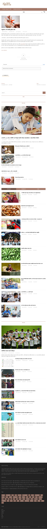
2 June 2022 (29, 234)
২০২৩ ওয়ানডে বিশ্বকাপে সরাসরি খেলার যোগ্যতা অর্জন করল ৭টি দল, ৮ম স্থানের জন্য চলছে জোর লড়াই (30, 423)
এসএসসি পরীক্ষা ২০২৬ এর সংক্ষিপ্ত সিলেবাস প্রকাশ (22, 155)
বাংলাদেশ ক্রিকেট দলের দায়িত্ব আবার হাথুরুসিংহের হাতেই (23, 412)
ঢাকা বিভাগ (40, 497)
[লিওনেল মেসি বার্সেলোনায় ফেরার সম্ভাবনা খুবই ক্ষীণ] (7, 383)
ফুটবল (32, 499)
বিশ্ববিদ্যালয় (3, 500)
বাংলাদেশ (36, 499)
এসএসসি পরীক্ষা (25, 495)
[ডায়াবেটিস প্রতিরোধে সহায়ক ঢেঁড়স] (10, 248)
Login (44, 64)
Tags (38, 189)
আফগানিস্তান (8, 495)
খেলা (6, 497)
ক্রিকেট (3, 497)
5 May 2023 (24, 381)
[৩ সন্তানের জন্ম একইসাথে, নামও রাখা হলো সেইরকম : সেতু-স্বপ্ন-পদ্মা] (10, 219)
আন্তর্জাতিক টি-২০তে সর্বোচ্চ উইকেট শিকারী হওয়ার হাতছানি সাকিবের (25, 390)
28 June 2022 (30, 194)
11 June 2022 (30, 281)
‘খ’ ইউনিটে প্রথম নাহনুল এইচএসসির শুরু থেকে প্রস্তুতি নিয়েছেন (30, 192)
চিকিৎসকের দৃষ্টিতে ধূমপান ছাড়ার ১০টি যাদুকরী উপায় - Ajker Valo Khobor (11, 484)
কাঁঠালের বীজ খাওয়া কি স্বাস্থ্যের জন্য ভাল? (27, 205)
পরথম (20, 499)
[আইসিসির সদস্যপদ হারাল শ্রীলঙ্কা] (23, 337)
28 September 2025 (11, 139)
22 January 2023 (24, 441)
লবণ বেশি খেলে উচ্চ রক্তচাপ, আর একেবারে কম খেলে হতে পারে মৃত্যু (11, 165)
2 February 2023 (24, 403)
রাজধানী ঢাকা (26, 500)
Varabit (19, 526)
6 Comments (35, 207)
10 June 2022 (30, 265)
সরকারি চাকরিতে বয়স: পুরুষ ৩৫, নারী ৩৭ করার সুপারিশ (9, 171)
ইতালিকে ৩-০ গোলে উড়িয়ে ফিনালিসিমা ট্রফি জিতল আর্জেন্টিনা (30, 232)
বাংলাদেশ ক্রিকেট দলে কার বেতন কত (20, 439)
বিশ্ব (2, 514)
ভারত (11, 500)
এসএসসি (19, 495)
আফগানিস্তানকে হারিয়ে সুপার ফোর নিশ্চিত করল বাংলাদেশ (23, 358)
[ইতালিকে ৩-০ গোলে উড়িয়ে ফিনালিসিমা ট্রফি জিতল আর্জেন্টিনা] (10, 232)
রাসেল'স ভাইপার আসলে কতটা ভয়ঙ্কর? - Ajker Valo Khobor (10, 480)
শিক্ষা (35, 500)
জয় (27, 497)
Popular (9, 189)
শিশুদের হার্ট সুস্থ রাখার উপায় (19, 177)
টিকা (33, 497)
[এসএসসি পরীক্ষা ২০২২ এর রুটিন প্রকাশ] (10, 291)
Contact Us (43, 526)
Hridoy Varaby (15, 526)
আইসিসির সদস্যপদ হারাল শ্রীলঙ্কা (8, 350)
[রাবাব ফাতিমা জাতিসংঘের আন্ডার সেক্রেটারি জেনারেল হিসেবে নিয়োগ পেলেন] (10, 263)
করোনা (23, 31)
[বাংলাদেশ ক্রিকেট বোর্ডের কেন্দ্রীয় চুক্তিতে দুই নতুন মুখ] (7, 452)
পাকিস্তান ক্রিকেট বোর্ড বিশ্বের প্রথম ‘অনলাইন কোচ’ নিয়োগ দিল (24, 401)
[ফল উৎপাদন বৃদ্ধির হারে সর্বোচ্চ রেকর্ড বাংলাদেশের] (10, 305)
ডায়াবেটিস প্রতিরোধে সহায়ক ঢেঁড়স (26, 248)
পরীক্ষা (23, 499)
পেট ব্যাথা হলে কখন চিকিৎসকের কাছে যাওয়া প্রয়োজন (31, 484)
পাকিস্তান (28, 499)
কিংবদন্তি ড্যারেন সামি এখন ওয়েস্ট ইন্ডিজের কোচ (22, 369)
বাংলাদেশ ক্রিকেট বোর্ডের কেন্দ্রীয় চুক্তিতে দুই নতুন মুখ (23, 448)
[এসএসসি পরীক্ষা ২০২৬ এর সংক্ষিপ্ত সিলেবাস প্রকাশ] (7, 159)
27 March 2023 (24, 392)
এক (15, 495)
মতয (14, 500)
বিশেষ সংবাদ (3, 510)
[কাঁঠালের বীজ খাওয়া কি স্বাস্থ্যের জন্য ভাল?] (10, 205)
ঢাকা (36, 497)
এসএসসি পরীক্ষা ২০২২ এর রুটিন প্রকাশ (27, 291)
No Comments (18, 31)
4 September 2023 (24, 360)
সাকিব (39, 500)
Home (38, 526)
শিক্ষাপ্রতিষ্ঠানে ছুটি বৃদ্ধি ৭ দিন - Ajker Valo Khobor (9, 488)
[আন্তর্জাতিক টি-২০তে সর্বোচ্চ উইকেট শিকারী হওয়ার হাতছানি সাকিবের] (7, 394)
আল (12, 495)
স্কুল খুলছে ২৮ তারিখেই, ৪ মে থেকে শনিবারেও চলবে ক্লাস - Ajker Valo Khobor (12, 486)
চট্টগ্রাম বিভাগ (15, 497)
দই (5, 499)
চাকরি (19, 497)
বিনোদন (2, 516)
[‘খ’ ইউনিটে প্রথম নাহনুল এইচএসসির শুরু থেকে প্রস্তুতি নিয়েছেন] (10, 192)
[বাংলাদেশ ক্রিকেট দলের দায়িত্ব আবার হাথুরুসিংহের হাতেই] (7, 416)
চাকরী (2, 515)
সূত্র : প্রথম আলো (4, 50)
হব (2, 502)
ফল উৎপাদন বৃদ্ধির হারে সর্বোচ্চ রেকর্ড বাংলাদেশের (28, 305)
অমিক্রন (3, 495)
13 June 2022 (30, 307)
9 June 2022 (29, 207)
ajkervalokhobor (4, 31)
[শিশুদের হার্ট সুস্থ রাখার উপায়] (7, 181)
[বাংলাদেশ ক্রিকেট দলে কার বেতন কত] (7, 442)
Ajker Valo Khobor (4, 526)
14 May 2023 (24, 371)
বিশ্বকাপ (40, 499)
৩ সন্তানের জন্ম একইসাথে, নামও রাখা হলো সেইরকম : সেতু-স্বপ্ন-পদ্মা (31, 219)
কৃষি (41, 495)
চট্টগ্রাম (10, 497)
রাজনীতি (32, 500)
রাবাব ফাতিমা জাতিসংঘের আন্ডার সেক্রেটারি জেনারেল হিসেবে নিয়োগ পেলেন (32, 263)
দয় (8, 499)
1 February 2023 (24, 414)
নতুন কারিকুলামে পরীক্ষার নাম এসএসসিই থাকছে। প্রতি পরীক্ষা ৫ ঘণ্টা (35, 486)
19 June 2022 (30, 220)
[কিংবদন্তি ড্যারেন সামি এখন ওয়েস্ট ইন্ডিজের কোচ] (7, 373)
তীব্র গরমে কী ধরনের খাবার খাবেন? (22, 488)
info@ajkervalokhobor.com (17, 9)
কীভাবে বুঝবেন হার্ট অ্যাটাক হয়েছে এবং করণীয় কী (22, 146)
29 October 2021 (11, 31)
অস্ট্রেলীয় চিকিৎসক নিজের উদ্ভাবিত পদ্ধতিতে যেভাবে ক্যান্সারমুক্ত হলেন (30, 480)
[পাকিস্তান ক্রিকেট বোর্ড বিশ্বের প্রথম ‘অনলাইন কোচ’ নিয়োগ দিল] (7, 405)
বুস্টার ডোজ (25, 31)
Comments (23, 189)
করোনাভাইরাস (37, 495)
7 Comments (35, 194)
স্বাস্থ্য (42, 500)
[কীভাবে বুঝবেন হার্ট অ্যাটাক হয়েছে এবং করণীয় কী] (7, 150)
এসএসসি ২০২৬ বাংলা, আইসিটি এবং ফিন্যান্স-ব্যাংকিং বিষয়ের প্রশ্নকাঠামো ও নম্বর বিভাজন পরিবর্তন (20, 137)
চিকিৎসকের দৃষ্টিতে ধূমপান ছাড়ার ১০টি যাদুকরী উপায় (27, 482)
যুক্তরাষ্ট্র (22, 500)
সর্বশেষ (2, 509)
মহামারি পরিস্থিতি (23, 43)
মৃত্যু (18, 500)
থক (2, 499)
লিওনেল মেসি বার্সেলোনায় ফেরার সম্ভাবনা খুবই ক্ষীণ (22, 379)
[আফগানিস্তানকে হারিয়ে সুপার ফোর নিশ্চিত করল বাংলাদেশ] (7, 362)
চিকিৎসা (23, 497)
